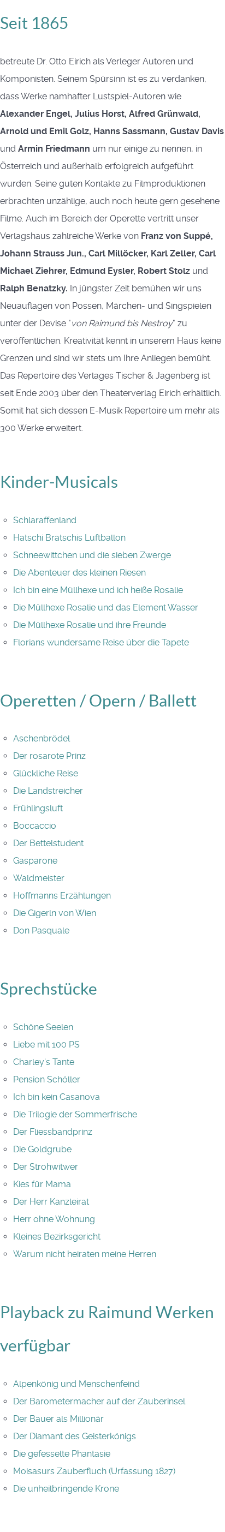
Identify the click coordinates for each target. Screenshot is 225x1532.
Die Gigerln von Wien (54, 913)
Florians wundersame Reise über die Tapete (101, 642)
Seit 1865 (34, 23)
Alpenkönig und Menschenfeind (76, 1384)
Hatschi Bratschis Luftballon (69, 537)
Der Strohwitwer (45, 1167)
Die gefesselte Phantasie (61, 1454)
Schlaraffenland (44, 520)
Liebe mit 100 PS (46, 1044)
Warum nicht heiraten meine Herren (84, 1254)
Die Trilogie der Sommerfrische (75, 1114)
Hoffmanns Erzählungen (62, 895)
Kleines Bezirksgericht (56, 1236)
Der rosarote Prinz (49, 756)
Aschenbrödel (41, 738)
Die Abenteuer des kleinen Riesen (79, 572)
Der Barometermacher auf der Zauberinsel (99, 1401)
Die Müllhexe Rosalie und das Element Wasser (105, 607)
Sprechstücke (48, 988)
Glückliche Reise (45, 773)
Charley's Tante (43, 1062)
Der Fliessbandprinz (52, 1132)
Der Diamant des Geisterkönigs (74, 1436)
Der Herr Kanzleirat (51, 1201)
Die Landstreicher (48, 791)
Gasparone (35, 860)
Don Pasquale (41, 930)
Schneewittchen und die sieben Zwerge (92, 555)
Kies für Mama (42, 1184)
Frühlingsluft (38, 808)
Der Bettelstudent (48, 843)
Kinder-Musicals (59, 481)
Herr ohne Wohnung (54, 1219)
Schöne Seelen (43, 1027)
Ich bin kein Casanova (56, 1097)
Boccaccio (34, 826)
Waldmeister (38, 878)
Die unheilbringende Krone (66, 1488)
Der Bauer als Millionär (58, 1419)
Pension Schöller (46, 1079)
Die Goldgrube (42, 1149)
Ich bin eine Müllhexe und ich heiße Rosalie (98, 590)
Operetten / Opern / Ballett (98, 700)
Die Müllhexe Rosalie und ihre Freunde (89, 625)
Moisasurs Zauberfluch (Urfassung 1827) (94, 1471)
